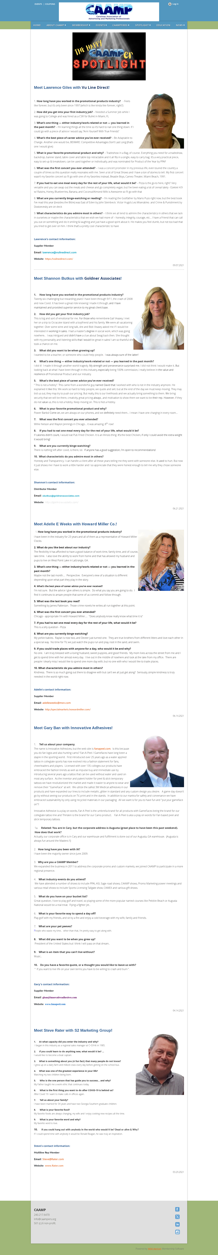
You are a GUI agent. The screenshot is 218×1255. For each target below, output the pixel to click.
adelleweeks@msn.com (56, 703)
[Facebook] (177, 1209)
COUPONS (50, 4)
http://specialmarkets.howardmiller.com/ (68, 709)
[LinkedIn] (177, 1224)
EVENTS (38, 4)
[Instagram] (177, 1232)
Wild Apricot (154, 1248)
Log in (175, 3)
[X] (177, 1217)
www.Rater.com (54, 1165)
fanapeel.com (102, 748)
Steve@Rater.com (53, 1159)
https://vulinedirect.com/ (59, 259)
